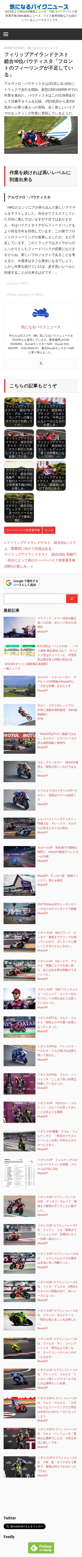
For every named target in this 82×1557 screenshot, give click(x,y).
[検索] (72, 598)
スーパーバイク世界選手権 (23, 530)
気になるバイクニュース (43, 48)
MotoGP (42, 631)
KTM (40, 718)
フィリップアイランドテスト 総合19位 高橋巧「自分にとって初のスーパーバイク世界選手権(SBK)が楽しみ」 (40, 560)
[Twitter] (41, 364)
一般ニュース (12, 668)
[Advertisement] (41, 1497)
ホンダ (49, 530)
